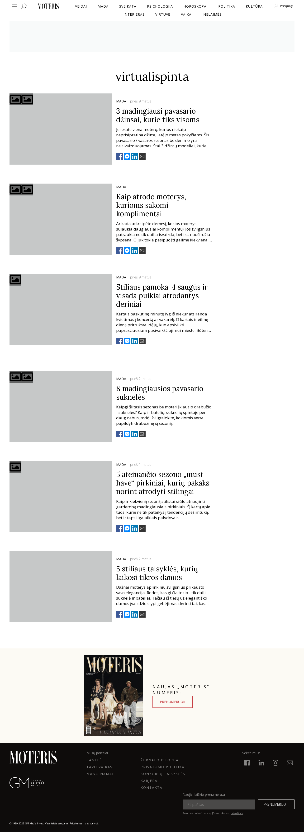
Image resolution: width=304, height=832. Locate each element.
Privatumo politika (163, 767)
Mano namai (100, 774)
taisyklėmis (237, 813)
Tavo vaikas (99, 767)
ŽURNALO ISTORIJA (160, 760)
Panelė (94, 760)
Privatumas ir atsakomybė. (84, 823)
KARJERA (149, 780)
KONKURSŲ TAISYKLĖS (163, 774)
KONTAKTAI (152, 787)
